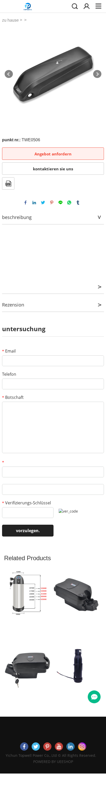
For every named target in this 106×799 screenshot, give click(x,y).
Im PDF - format (8, 183)
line (60, 202)
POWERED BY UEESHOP (53, 761)
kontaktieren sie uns (53, 168)
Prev (9, 74)
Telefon (9, 374)
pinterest (51, 202)
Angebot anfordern (53, 153)
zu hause (10, 20)
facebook (25, 202)
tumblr (78, 202)
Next (97, 74)
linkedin (34, 202)
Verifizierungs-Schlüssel (26, 503)
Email (9, 351)
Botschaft (13, 397)
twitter (43, 202)
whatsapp (69, 202)
